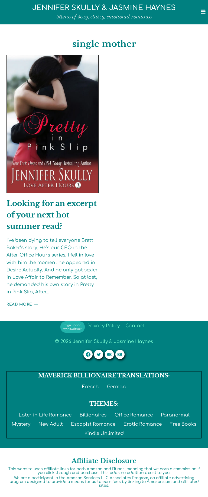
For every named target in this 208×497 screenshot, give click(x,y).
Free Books (183, 424)
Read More (22, 304)
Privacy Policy (103, 325)
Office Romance (134, 415)
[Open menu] (203, 11)
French (90, 386)
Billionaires (93, 415)
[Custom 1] (109, 354)
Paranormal (175, 415)
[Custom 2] (120, 354)
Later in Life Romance (45, 415)
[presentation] (52, 124)
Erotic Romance (142, 424)
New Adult (50, 424)
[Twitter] (98, 354)
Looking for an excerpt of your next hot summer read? (51, 215)
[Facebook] (88, 354)
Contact (135, 325)
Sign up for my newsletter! (73, 327)
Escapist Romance (93, 424)
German (116, 386)
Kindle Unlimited (104, 433)
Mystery (21, 424)
